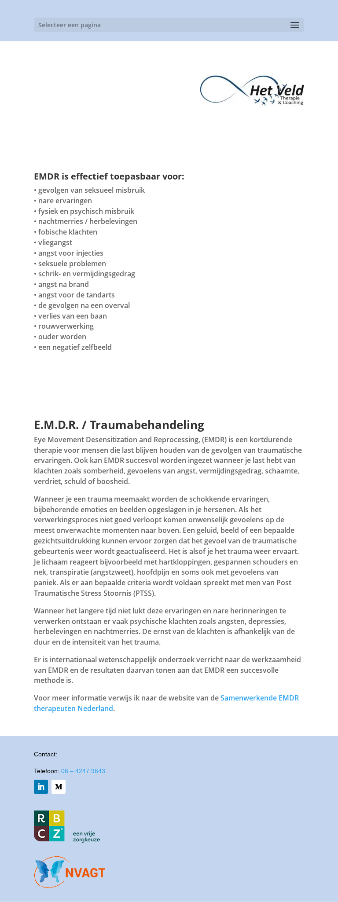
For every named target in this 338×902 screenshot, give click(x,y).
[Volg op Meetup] (58, 787)
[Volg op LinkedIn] (41, 787)
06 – (83, 770)
